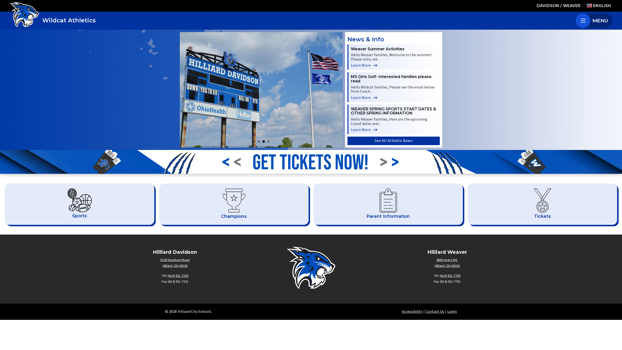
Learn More (361, 65)
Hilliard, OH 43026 (175, 265)
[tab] (254, 141)
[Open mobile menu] (583, 21)
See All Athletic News (394, 140)
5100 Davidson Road (175, 260)
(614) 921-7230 (178, 275)
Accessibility (412, 311)
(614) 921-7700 (450, 275)
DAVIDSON (548, 5)
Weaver (571, 5)
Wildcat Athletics (69, 20)
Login (452, 311)
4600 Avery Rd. (447, 260)
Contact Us (435, 311)
